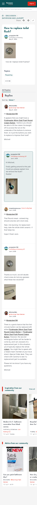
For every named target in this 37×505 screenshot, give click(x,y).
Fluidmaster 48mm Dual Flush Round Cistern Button (18, 334)
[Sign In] (32, 4)
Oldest (11, 100)
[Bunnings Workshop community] (9, 3)
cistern (6, 349)
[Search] (2, 9)
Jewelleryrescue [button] (15, 208)
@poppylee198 (12, 114)
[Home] (2, 16)
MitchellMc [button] (13, 106)
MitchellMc (6, 479)
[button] (6, 36)
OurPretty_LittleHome (10, 429)
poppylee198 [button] (13, 35)
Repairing (8, 75)
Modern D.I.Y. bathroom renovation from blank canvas (12, 424)
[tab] (6, 90)
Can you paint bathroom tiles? (12, 475)
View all (32, 389)
